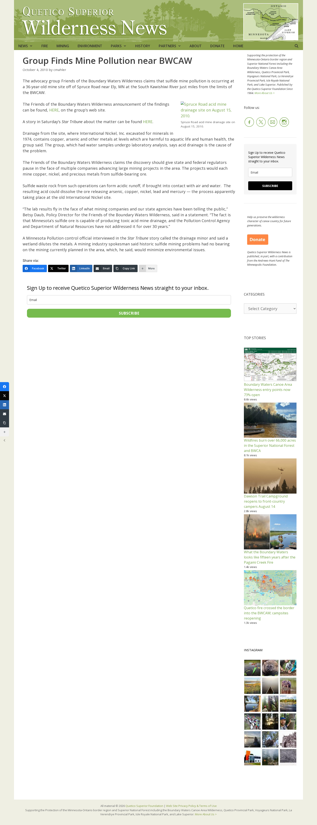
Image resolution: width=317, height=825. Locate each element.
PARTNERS (167, 46)
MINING (62, 46)
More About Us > (264, 93)
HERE (54, 110)
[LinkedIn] (4, 404)
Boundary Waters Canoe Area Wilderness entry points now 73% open (268, 389)
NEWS (23, 46)
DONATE (217, 46)
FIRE (44, 46)
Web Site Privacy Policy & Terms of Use (191, 806)
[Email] (4, 413)
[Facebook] (4, 386)
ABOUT (196, 46)
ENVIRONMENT (90, 46)
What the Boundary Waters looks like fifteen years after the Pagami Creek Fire (269, 557)
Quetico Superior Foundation (145, 806)
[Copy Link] (4, 422)
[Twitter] (4, 395)
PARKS (116, 46)
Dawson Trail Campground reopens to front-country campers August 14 (266, 501)
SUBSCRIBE (129, 313)
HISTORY (142, 46)
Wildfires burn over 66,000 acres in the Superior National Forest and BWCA (270, 445)
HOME (238, 46)
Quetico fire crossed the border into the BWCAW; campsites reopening (269, 613)
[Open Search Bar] (296, 46)
